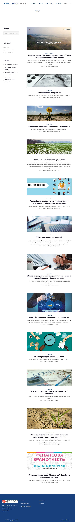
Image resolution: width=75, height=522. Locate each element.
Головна (33, 3)
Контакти (41, 503)
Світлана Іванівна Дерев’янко (9, 76)
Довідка (37, 11)
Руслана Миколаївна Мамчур (10, 68)
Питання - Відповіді (25, 506)
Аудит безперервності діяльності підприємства (49, 317)
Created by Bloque (65, 520)
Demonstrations (24, 503)
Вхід (65, 3)
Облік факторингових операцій (49, 237)
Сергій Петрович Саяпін (11, 64)
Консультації (49, 3)
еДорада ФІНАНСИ (13, 520)
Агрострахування (8, 50)
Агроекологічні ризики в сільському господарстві (49, 126)
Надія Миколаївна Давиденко (9, 81)
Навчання (58, 3)
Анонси (41, 3)
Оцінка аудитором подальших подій (49, 357)
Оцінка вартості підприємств (49, 93)
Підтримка (41, 500)
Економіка (6, 47)
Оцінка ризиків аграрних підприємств (49, 160)
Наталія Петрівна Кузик (11, 72)
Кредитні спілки (8, 52)
